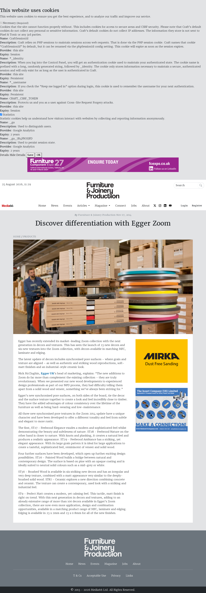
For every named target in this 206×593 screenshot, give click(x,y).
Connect (120, 205)
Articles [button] (82, 205)
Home (42, 205)
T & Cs (77, 575)
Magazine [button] (101, 205)
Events (67, 205)
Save (30, 155)
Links (129, 575)
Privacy (116, 575)
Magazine (110, 563)
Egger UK (47, 373)
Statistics (9, 114)
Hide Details (17, 155)
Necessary (15, 23)
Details (4, 155)
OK (39, 155)
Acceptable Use (96, 575)
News (54, 205)
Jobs (134, 205)
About (146, 205)
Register (197, 205)
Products (29, 236)
